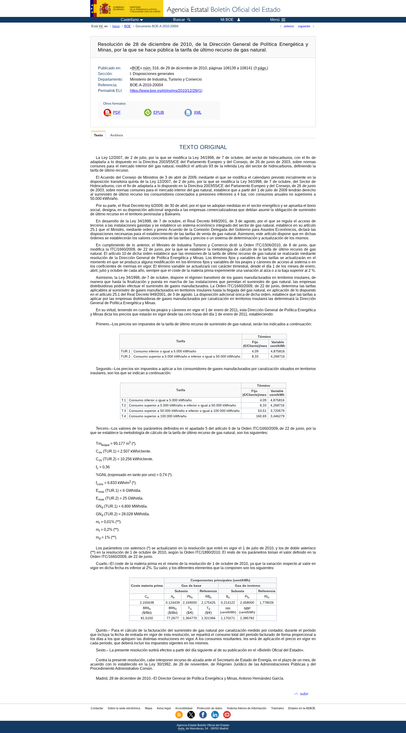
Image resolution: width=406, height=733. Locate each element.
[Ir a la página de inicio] (223, 10)
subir (304, 694)
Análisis (116, 135)
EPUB (158, 112)
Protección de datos (209, 708)
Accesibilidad (183, 708)
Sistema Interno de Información (246, 708)
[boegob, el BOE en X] (191, 717)
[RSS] (179, 717)
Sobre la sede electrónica (124, 708)
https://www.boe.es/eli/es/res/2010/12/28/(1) (166, 91)
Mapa (148, 708)
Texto (98, 135)
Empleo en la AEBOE (301, 708)
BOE (127, 26)
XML (198, 112)
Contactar (97, 708)
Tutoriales (277, 708)
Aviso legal (164, 708)
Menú (275, 20)
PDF (117, 112)
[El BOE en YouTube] (227, 717)
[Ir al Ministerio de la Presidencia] (126, 8)
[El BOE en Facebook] (203, 717)
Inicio (116, 26)
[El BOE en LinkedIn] (215, 717)
